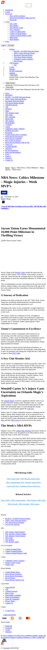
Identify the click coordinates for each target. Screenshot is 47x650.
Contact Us (9, 160)
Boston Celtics (20, 272)
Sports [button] (7, 22)
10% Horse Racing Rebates (14, 522)
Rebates (12, 69)
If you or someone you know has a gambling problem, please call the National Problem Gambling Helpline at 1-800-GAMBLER (23, 636)
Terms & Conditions (12, 599)
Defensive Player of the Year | (30, 486)
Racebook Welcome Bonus (23, 55)
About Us (8, 158)
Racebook (13, 20)
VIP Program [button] (13, 63)
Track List (8, 144)
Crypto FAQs (10, 611)
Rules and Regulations (13, 152)
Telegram (8, 632)
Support (12, 73)
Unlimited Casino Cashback (23, 59)
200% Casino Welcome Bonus (24, 53)
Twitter (7, 630)
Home (7, 168)
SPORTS (8, 109)
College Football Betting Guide (20, 35)
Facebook (8, 628)
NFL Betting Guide (16, 28)
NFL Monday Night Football (15, 536)
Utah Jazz (30, 409)
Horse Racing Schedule (13, 138)
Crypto (11, 67)
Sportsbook (9, 10)
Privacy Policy (10, 601)
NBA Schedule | (24, 504)
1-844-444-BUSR (9, 615)
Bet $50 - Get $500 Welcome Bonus (26, 51)
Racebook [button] (8, 14)
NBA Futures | (32, 500)
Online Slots (9, 565)
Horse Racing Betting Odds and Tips (22, 18)
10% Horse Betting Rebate (23, 57)
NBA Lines (15, 420)
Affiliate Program (11, 591)
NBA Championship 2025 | (15, 482)
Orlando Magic (9, 401)
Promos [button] (12, 49)
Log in (4, 45)
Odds (7, 111)
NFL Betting (14, 26)
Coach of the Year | (13, 486)
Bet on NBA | (6, 500)
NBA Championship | (18, 500)
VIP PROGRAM (11, 105)
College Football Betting (18, 34)
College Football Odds (17, 32)
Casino (7, 12)
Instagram (8, 626)
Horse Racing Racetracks (14, 137)
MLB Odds (14, 37)
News (7, 41)
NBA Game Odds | (13, 479)
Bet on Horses (10, 578)
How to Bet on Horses (17, 16)
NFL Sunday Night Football (15, 532)
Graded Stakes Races (12, 572)
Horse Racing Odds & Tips (14, 580)
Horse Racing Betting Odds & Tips (17, 142)
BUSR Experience (15, 71)
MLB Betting (14, 39)
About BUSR (10, 587)
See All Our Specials (12, 524)
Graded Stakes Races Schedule (16, 135)
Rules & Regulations (12, 597)
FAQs (7, 154)
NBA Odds (16, 353)
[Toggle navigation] (29, 5)
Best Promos (18, 61)
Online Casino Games (12, 563)
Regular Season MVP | (33, 482)
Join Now (11, 45)
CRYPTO (8, 148)
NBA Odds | (41, 500)
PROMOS (9, 95)
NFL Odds (13, 24)
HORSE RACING (11, 131)
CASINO (8, 125)
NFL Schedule (15, 30)
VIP (15, 65)
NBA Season (34, 504)
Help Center (9, 593)
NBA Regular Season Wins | (30, 479)
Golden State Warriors (23, 431)
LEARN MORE (11, 146)
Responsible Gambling (13, 595)
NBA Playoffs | (13, 504)
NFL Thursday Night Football (15, 534)
